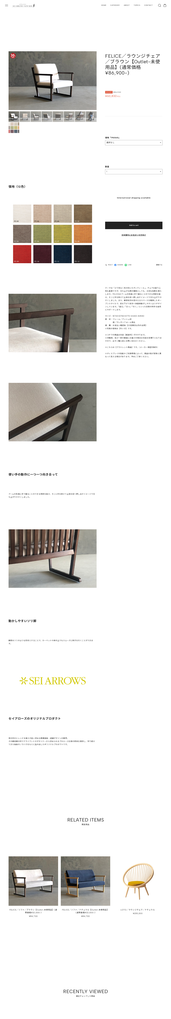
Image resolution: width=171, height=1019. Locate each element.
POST (110, 265)
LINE (129, 265)
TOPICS (137, 5)
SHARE (120, 265)
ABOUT (127, 5)
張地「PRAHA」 (113, 138)
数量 (107, 167)
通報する (159, 265)
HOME (103, 5)
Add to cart (134, 225)
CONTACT (148, 5)
